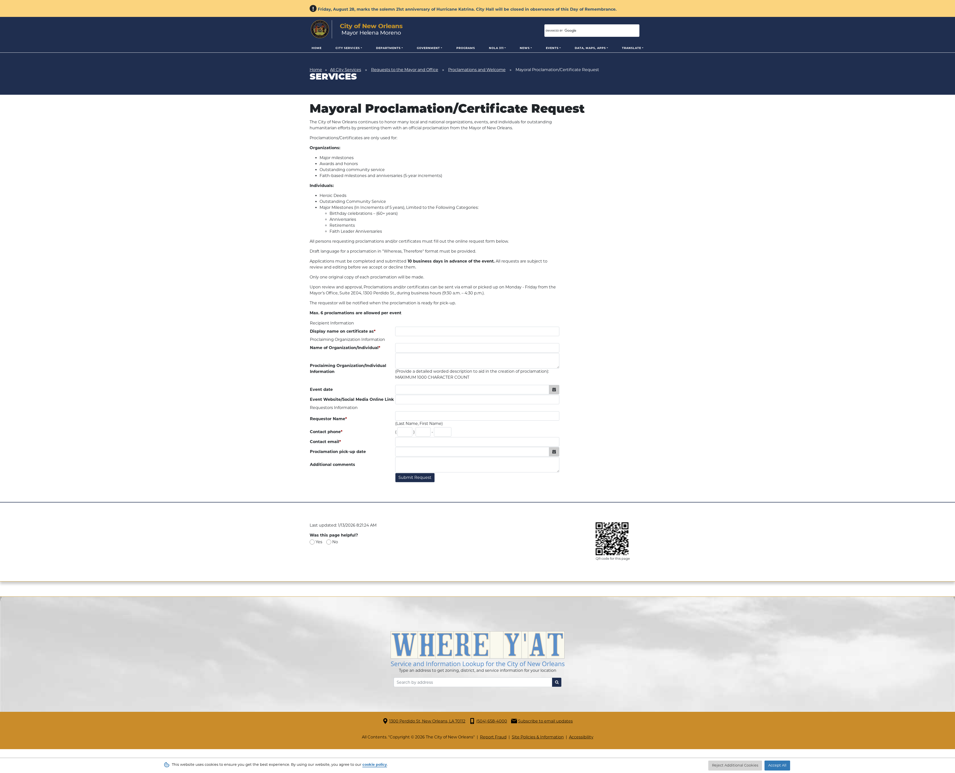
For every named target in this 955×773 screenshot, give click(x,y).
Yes (319, 542)
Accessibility (581, 737)
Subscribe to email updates (545, 721)
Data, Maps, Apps (590, 48)
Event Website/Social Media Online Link (352, 399)
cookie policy (374, 764)
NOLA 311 (496, 48)
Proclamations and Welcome (477, 69)
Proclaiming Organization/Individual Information (348, 368)
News (525, 48)
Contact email (325, 441)
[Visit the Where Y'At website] (477, 649)
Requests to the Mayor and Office (404, 69)
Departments (388, 48)
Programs (465, 48)
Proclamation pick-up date (338, 451)
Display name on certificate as (343, 331)
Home (317, 48)
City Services (347, 48)
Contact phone (326, 431)
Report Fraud (493, 737)
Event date (321, 389)
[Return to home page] (357, 29)
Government (428, 48)
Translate (631, 48)
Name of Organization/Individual (345, 347)
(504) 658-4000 (491, 721)
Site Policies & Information (538, 737)
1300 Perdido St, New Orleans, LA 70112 (427, 721)
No (335, 542)
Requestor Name (328, 418)
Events (552, 48)
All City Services (345, 69)
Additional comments (332, 464)
